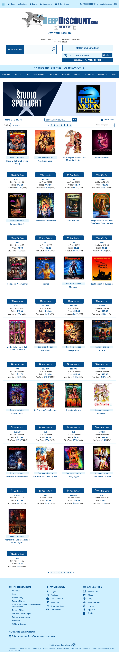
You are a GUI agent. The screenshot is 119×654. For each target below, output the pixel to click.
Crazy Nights (73, 476)
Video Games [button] (38, 74)
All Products (16, 49)
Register (23, 4)
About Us (16, 591)
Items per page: (102, 125)
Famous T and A (73, 220)
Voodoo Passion (102, 157)
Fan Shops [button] (53, 74)
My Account (47, 4)
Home (12, 4)
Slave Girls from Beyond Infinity (17, 162)
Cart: (78, 55)
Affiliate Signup (19, 624)
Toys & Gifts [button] (102, 74)
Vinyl (90, 598)
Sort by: (7, 125)
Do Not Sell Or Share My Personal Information (27, 606)
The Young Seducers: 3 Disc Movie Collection (73, 158)
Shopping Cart (57, 606)
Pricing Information (21, 617)
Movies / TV (93, 591)
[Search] (54, 49)
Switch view (109, 119)
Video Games (93, 602)
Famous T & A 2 (17, 224)
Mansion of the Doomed (17, 476)
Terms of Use (18, 610)
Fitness (91, 606)
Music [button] (17, 74)
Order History (63, 4)
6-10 (69, 125)
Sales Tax (16, 621)
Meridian (45, 350)
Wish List (55, 602)
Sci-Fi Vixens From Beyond (45, 410)
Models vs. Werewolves (17, 284)
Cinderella (102, 413)
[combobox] (20, 125)
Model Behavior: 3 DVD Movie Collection (17, 348)
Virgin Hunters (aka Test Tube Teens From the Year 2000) (102, 222)
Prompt (45, 284)
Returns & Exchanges (21, 614)
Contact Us (56, 609)
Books (90, 613)
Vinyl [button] (26, 74)
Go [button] (74, 120)
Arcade (102, 350)
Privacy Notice (18, 601)
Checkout (107, 55)
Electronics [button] (88, 74)
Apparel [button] (65, 74)
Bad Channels (17, 413)
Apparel (91, 609)
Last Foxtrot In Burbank (101, 284)
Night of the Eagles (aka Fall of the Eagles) (17, 541)
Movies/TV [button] (5, 74)
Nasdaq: (60, 42)
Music (90, 595)
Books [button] (76, 74)
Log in (34, 4)
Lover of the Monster (101, 476)
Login (53, 591)
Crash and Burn (45, 161)
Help (14, 594)
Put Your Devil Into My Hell (45, 476)
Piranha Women (73, 410)
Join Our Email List (89, 48)
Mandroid (73, 287)
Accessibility (17, 598)
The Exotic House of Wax (45, 220)
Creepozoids (73, 350)
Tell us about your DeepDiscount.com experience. (33, 636)
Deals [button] (114, 74)
